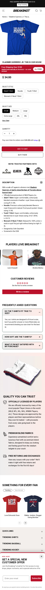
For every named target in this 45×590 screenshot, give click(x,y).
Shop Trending (22, 5)
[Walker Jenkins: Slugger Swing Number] (33, 503)
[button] (3, 10)
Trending (7, 490)
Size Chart (5, 120)
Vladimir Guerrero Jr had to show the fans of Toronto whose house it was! (21, 189)
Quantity (6, 129)
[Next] (25, 523)
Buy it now (22, 155)
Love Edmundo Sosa (11, 515)
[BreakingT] (22, 10)
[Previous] (19, 523)
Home (4, 17)
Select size (7, 106)
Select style (7, 87)
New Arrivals (19, 490)
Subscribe (36, 578)
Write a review (22, 292)
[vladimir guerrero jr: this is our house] (19, 37)
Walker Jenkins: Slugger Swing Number (33, 516)
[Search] (36, 11)
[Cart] (41, 11)
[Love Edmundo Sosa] (12, 503)
